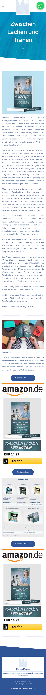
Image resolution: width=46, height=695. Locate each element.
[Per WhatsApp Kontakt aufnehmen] (40, 5)
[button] (3, 6)
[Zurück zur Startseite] (23, 6)
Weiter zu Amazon (23, 378)
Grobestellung (23, 472)
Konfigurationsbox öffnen (23, 689)
